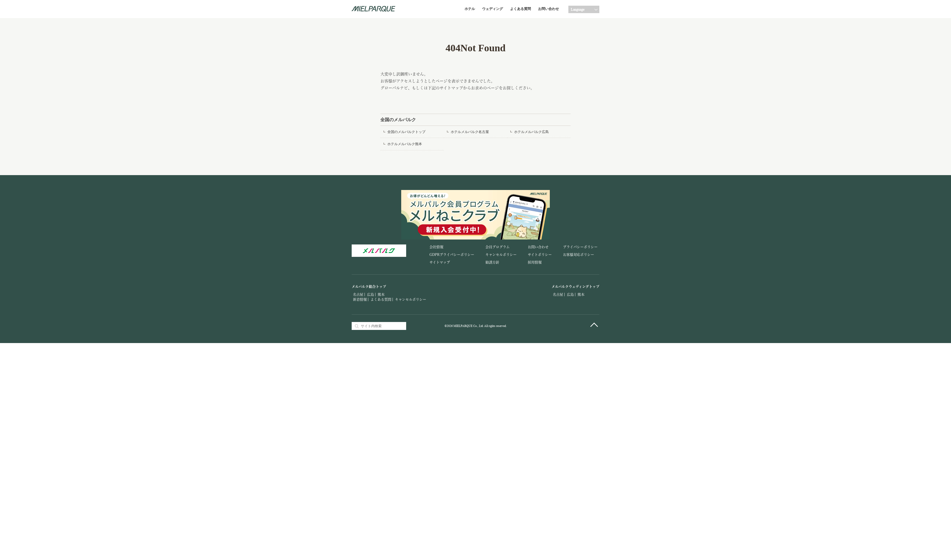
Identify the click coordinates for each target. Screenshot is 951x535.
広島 (370, 294)
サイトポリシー (540, 254)
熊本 (381, 294)
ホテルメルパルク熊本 (404, 144)
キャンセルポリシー (501, 254)
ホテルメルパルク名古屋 (470, 132)
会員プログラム (497, 247)
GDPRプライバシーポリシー (451, 254)
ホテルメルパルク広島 (531, 132)
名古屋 (358, 294)
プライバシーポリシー (580, 247)
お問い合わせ (548, 9)
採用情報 (535, 262)
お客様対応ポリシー (578, 254)
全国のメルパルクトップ (406, 132)
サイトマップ (439, 262)
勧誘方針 (492, 262)
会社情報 (436, 247)
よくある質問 (520, 9)
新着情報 (360, 299)
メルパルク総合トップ (369, 286)
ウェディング (492, 9)
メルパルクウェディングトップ (575, 286)
